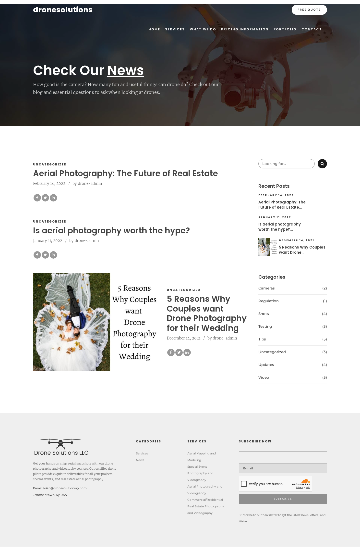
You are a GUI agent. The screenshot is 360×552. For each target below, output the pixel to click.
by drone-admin (87, 183)
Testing (265, 326)
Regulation (268, 301)
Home (154, 29)
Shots (263, 313)
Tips (262, 339)
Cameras (266, 288)
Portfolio (285, 29)
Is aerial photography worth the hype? (111, 230)
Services (175, 29)
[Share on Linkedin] (53, 197)
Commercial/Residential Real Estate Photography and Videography (205, 506)
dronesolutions (63, 9)
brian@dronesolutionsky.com (65, 488)
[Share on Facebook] (37, 197)
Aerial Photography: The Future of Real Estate (125, 173)
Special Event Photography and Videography (200, 473)
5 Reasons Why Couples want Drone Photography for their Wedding (207, 313)
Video (263, 377)
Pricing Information (245, 29)
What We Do (203, 29)
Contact (311, 29)
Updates (266, 364)
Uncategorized (50, 164)
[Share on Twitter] (45, 197)
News (140, 460)
